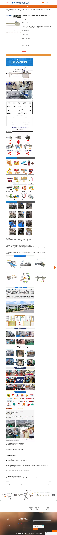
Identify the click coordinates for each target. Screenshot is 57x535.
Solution (8, 517)
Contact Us (8, 525)
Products (8, 518)
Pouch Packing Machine (9, 484)
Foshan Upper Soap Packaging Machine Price (26, 498)
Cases (8, 519)
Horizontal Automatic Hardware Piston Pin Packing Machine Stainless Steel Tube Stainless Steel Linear (35, 484)
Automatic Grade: (24, 23)
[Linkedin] (20, 523)
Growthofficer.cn (40, 533)
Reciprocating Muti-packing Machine (23, 517)
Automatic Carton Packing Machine (23, 519)
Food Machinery (20, 520)
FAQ (7, 524)
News (8, 523)
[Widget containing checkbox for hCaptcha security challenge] (39, 526)
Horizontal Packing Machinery (17, 484)
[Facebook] (18, 523)
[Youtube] (21, 523)
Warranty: (23, 22)
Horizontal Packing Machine (22, 518)
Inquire (24, 51)
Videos (8, 520)
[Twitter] (23, 523)
